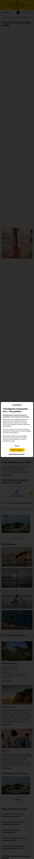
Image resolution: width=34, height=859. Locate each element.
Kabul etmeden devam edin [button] (17, 454)
